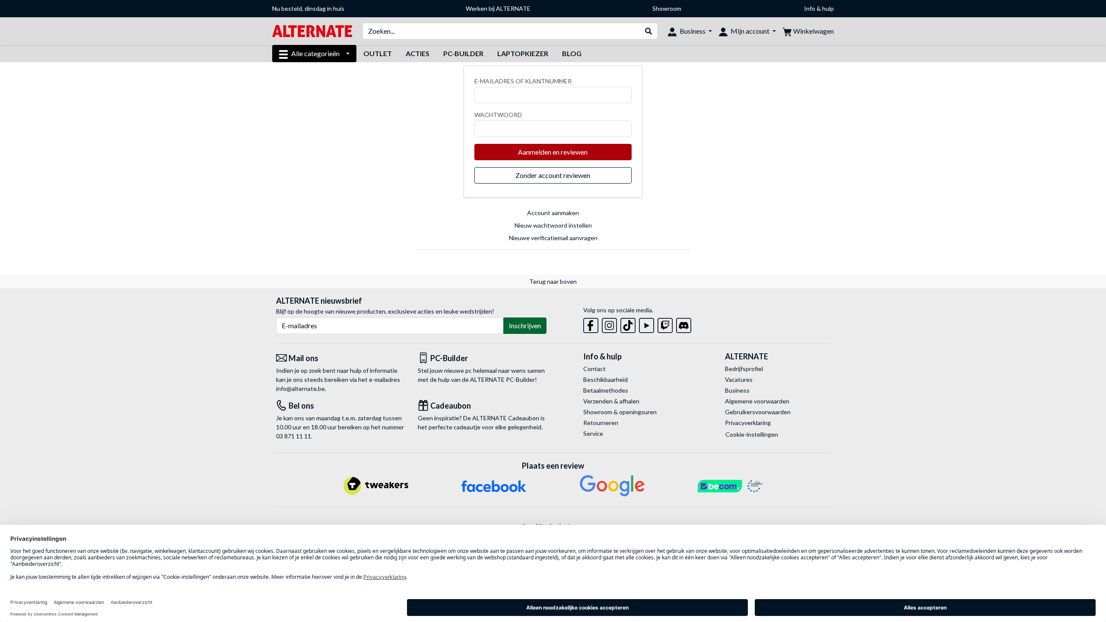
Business (737, 390)
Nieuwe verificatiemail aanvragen (553, 237)
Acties (417, 53)
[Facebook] (590, 323)
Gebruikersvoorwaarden (758, 412)
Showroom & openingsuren (620, 412)
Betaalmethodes (605, 390)
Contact (594, 368)
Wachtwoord (498, 114)
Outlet (377, 53)
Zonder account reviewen (552, 175)
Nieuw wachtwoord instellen (553, 225)
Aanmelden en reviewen (553, 152)
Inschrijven (525, 325)
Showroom (666, 8)
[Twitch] (665, 323)
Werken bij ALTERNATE (498, 8)
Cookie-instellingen (751, 434)
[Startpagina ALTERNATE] (312, 30)
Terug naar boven (553, 281)
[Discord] (683, 323)
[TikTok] (628, 323)
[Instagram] (609, 323)
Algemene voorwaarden (757, 401)
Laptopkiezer (522, 53)
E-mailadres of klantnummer (523, 81)
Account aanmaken (553, 212)
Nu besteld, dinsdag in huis (308, 8)
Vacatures (739, 379)
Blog (572, 53)
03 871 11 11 (293, 436)
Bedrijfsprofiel (744, 368)
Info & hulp (819, 8)
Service (593, 433)
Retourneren (600, 422)
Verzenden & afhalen (611, 401)
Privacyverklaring (748, 422)
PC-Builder (463, 53)
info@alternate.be (300, 388)
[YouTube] (646, 323)
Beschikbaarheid (605, 379)
